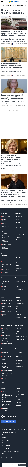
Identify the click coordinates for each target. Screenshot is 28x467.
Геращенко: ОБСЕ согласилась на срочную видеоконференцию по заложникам (11, 158)
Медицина (19, 227)
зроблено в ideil (5, 461)
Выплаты (18, 222)
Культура (18, 311)
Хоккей (18, 265)
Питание (18, 284)
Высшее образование (20, 233)
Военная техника (7, 343)
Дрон (3, 289)
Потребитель (20, 303)
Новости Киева (6, 216)
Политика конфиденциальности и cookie (13, 429)
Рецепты (17, 388)
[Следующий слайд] (26, 5)
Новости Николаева (5, 247)
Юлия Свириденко (7, 382)
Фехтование (19, 271)
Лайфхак (18, 314)
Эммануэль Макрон (5, 362)
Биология (5, 286)
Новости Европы (7, 300)
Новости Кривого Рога (7, 236)
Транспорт (5, 261)
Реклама (4, 437)
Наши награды (6, 440)
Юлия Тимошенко (7, 376)
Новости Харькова (5, 220)
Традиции (19, 360)
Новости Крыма (7, 244)
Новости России (7, 306)
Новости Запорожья (5, 232)
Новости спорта (20, 254)
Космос (4, 284)
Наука (3, 277)
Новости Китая (6, 311)
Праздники (18, 349)
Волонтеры (5, 341)
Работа (18, 219)
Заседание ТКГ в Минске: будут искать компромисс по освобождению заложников (13, 33)
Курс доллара (6, 269)
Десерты (18, 399)
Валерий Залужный (5, 367)
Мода (17, 306)
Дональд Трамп (6, 356)
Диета (18, 286)
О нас (3, 426)
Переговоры (6, 335)
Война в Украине (6, 325)
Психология (19, 289)
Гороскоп (18, 300)
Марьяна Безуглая (5, 379)
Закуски (18, 405)
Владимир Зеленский (5, 353)
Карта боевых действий (6, 329)
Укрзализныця (6, 272)
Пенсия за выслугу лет (5, 409)
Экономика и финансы (5, 254)
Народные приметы (19, 357)
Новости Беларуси (5, 315)
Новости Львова (7, 229)
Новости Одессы (7, 226)
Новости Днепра (7, 223)
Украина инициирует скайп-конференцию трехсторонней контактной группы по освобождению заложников (13, 193)
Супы (17, 397)
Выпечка (18, 391)
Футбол (18, 257)
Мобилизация (19, 325)
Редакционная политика (9, 432)
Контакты (4, 443)
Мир (2, 297)
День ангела (19, 366)
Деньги (4, 258)
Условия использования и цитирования (13, 434)
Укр (26, 1)
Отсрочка (18, 334)
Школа (18, 230)
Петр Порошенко (7, 373)
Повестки (19, 328)
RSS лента (5, 454)
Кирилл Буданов (7, 370)
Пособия (18, 237)
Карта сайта (5, 448)
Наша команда (6, 445)
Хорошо (21, 464)
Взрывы (4, 332)
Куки (13, 464)
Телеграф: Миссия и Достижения (11, 451)
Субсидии (19, 224)
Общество (18, 213)
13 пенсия (5, 391)
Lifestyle (17, 297)
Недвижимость (6, 264)
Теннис (18, 262)
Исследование (20, 292)
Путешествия (20, 309)
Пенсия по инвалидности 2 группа (7, 396)
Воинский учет (20, 339)
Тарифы (4, 267)
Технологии (5, 281)
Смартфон (5, 292)
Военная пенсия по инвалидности (7, 400)
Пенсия (3, 388)
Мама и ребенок (20, 281)
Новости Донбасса (5, 241)
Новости (4, 213)
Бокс (17, 260)
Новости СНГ (6, 309)
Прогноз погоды (20, 240)
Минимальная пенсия (6, 404)
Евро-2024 (19, 268)
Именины (19, 369)
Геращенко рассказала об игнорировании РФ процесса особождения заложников (13, 97)
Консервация (20, 394)
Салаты (18, 402)
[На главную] (14, 2)
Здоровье (18, 277)
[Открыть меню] (2, 2)
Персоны (4, 349)
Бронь (18, 331)
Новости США (6, 303)
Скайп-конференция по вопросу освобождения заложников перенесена (11, 65)
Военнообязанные (21, 336)
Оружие (4, 338)
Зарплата (19, 216)
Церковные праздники (19, 353)
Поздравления (20, 319)
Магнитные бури (21, 317)
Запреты (18, 363)
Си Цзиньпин (6, 359)
